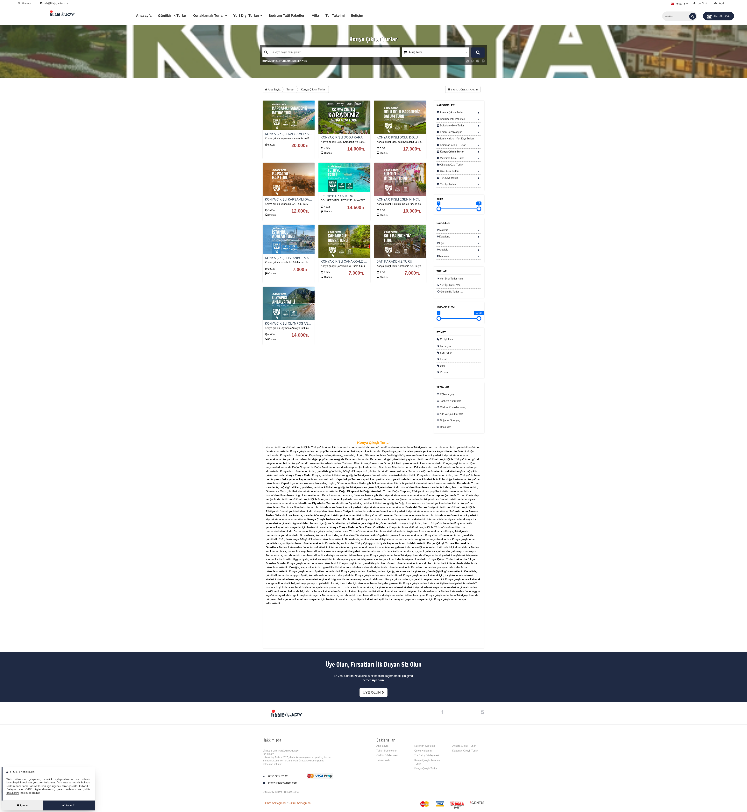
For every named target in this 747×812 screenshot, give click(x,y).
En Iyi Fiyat (446, 339)
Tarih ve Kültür (450, 400)
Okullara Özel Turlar (451, 164)
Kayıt (721, 3)
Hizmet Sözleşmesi (274, 802)
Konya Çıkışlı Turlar (313, 89)
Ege (441, 243)
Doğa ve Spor (449, 420)
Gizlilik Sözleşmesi (387, 755)
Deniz (445, 427)
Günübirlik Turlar (172, 16)
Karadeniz (444, 236)
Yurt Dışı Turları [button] (246, 16)
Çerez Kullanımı (423, 750)
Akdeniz (443, 230)
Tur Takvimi (335, 16)
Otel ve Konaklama (452, 407)
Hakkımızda (383, 760)
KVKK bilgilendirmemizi (39, 789)
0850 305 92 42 (721, 16)
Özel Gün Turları (449, 171)
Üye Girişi (701, 3)
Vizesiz (443, 372)
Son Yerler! (445, 352)
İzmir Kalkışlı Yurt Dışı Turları (456, 138)
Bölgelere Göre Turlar (451, 125)
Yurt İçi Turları (447, 184)
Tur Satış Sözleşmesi (426, 755)
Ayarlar (23, 805)
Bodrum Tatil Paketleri (286, 16)
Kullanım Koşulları (424, 745)
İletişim (357, 16)
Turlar (290, 89)
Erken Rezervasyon (450, 132)
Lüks (442, 365)
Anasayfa (144, 16)
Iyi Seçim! (445, 346)
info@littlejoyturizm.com (56, 3)
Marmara (443, 256)
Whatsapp (26, 3)
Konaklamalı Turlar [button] (209, 16)
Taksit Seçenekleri (386, 750)
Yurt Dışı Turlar (451, 278)
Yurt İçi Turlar (449, 285)
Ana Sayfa (274, 89)
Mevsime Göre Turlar (451, 158)
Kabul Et (70, 805)
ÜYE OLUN (372, 692)
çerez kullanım (66, 789)
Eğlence (446, 394)
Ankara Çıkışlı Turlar (451, 112)
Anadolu (443, 249)
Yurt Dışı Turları (448, 177)
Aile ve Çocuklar (451, 414)
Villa (315, 16)
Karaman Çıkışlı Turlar (452, 145)
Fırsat (443, 359)
